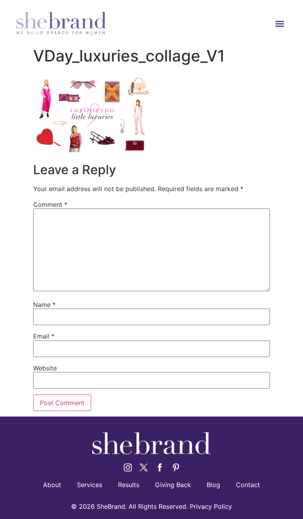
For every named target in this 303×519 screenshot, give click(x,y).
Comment (50, 204)
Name (44, 304)
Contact (248, 485)
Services (89, 485)
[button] (280, 24)
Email (43, 336)
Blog (213, 485)
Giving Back (173, 485)
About (52, 485)
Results (128, 485)
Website (45, 368)
